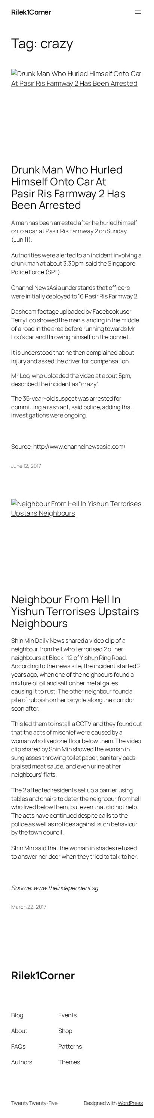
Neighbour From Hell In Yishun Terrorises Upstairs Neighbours (75, 611)
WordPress (130, 1102)
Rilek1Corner (31, 12)
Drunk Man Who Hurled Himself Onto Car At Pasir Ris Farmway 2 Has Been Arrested (68, 188)
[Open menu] (138, 12)
